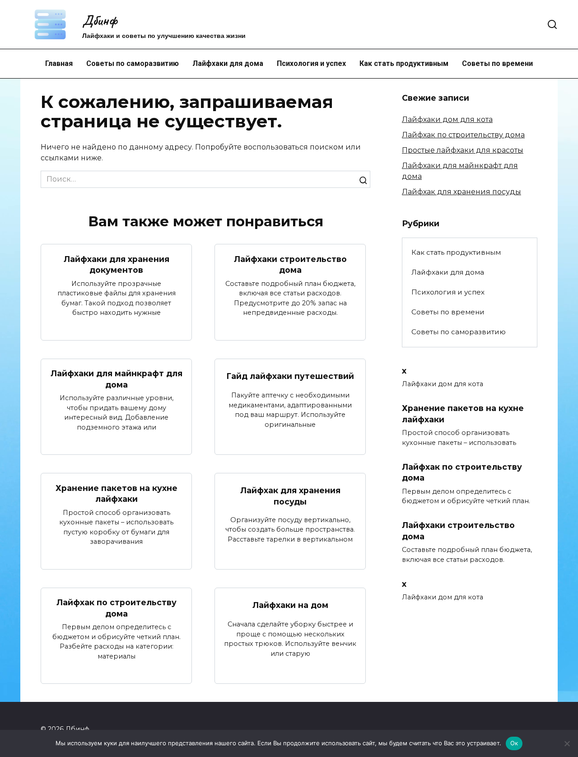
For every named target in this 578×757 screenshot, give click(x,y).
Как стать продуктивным (403, 63)
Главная (59, 63)
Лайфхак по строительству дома (116, 608)
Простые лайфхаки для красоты (462, 150)
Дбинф (99, 20)
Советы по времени (497, 63)
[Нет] (566, 743)
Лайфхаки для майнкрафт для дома (116, 379)
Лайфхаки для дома (227, 63)
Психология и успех (311, 63)
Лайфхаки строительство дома (290, 264)
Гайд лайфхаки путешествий (290, 376)
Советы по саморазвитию (132, 63)
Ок (514, 743)
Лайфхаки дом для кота (447, 119)
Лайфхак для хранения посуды (290, 496)
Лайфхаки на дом (290, 605)
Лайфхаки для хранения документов (116, 264)
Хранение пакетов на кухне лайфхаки (116, 493)
